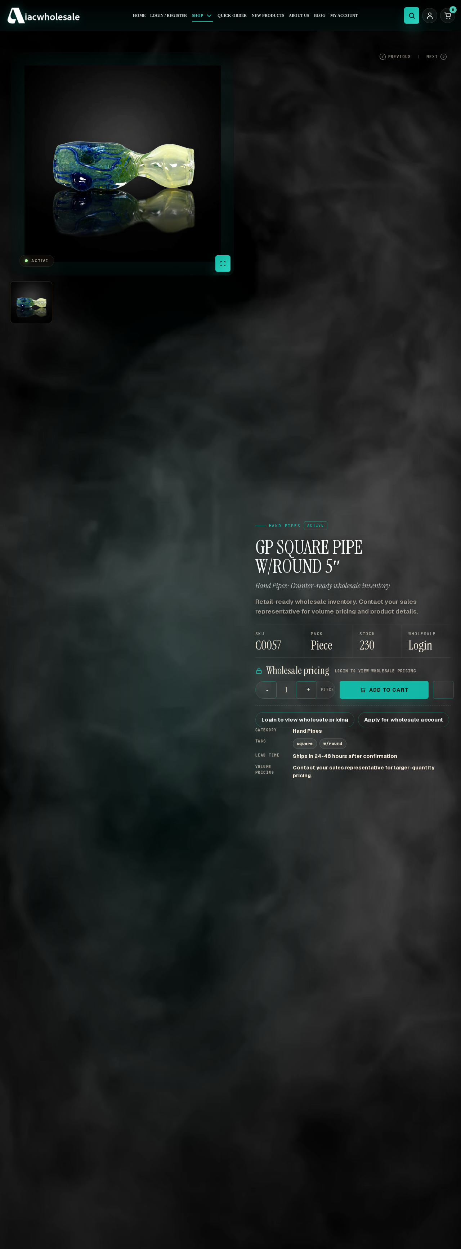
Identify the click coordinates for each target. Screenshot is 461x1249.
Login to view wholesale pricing (304, 719)
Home (139, 15)
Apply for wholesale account (403, 719)
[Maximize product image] (222, 263)
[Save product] (443, 690)
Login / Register (168, 15)
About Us (299, 15)
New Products (268, 15)
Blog (320, 15)
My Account (344, 15)
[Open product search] (411, 15)
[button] (426, 641)
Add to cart (389, 690)
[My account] (429, 15)
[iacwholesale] (46, 15)
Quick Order (232, 15)
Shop (197, 15)
